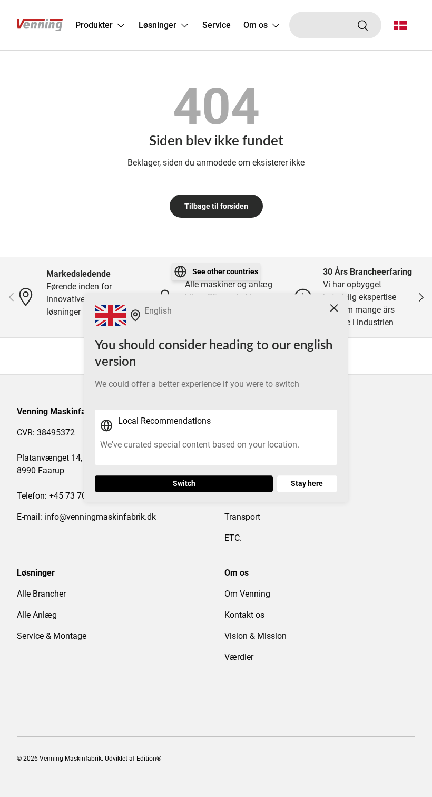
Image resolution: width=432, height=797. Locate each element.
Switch (184, 484)
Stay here (307, 484)
